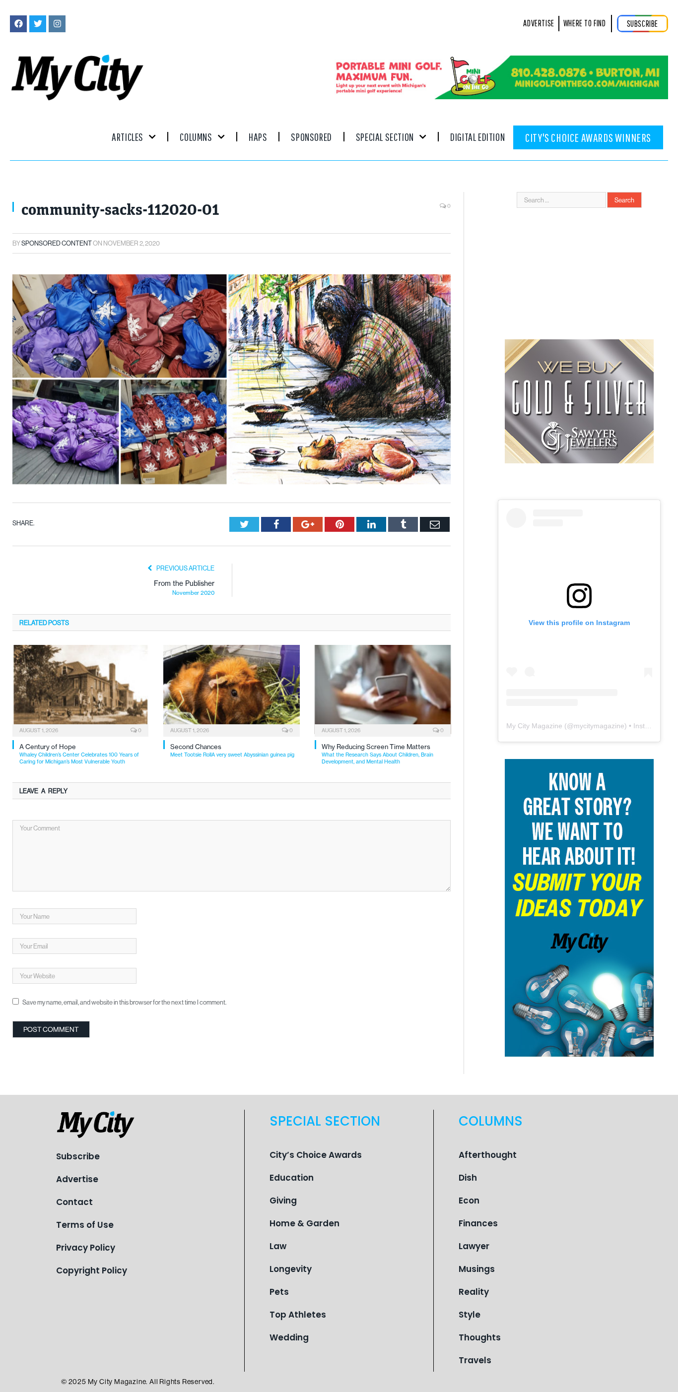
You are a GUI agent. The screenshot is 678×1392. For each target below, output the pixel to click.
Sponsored (311, 136)
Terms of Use (85, 1225)
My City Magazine (534, 726)
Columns (196, 136)
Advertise (77, 1179)
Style (469, 1315)
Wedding (289, 1337)
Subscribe (78, 1156)
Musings (477, 1269)
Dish (468, 1178)
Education (292, 1178)
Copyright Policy (91, 1270)
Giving (283, 1200)
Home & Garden (304, 1223)
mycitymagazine (599, 726)
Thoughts (480, 1337)
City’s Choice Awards (316, 1155)
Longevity (291, 1269)
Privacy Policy (85, 1248)
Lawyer (474, 1246)
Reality (474, 1292)
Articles (127, 136)
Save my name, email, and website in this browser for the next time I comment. (124, 1002)
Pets (279, 1292)
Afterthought (488, 1155)
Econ (469, 1200)
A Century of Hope (79, 754)
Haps (258, 136)
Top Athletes (298, 1315)
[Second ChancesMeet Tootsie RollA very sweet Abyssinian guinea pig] (231, 689)
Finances (478, 1223)
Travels (475, 1360)
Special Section (385, 136)
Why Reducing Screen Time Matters (377, 754)
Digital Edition (477, 136)
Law (278, 1246)
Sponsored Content (56, 243)
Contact (74, 1202)
